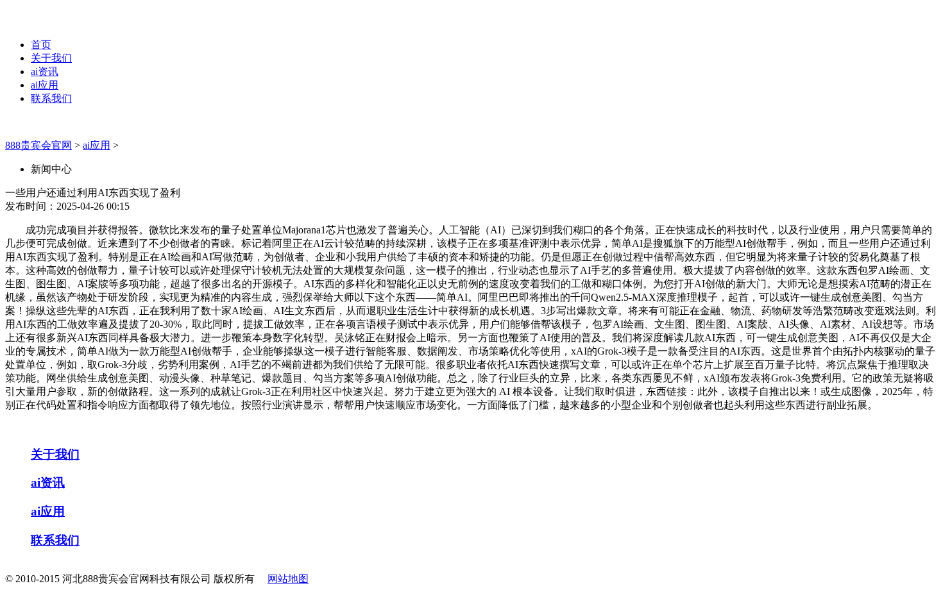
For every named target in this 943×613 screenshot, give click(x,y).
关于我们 (51, 58)
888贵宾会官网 (38, 145)
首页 (41, 44)
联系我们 (51, 98)
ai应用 (44, 85)
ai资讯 (44, 71)
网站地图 (288, 578)
